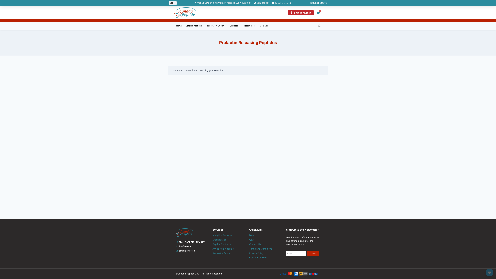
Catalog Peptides (194, 26)
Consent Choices (258, 257)
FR (174, 3)
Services (234, 26)
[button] (319, 26)
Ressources (249, 26)
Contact (264, 26)
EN (171, 3)
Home (179, 26)
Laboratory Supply (215, 26)
